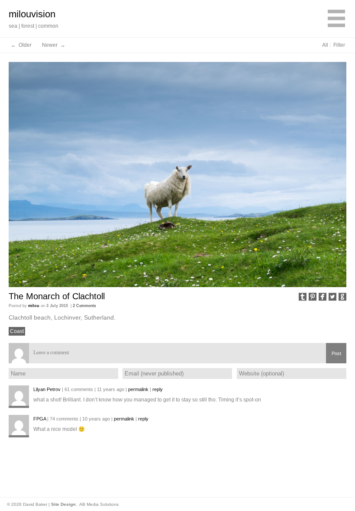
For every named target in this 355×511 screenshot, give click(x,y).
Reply (157, 389)
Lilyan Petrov (47, 389)
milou (33, 306)
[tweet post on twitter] (332, 297)
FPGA (39, 418)
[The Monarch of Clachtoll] (177, 174)
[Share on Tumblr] (303, 297)
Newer (50, 45)
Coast (17, 331)
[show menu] (336, 20)
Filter (339, 45)
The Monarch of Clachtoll (57, 296)
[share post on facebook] (322, 297)
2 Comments (84, 306)
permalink (138, 389)
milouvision (32, 14)
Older (25, 45)
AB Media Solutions (99, 504)
